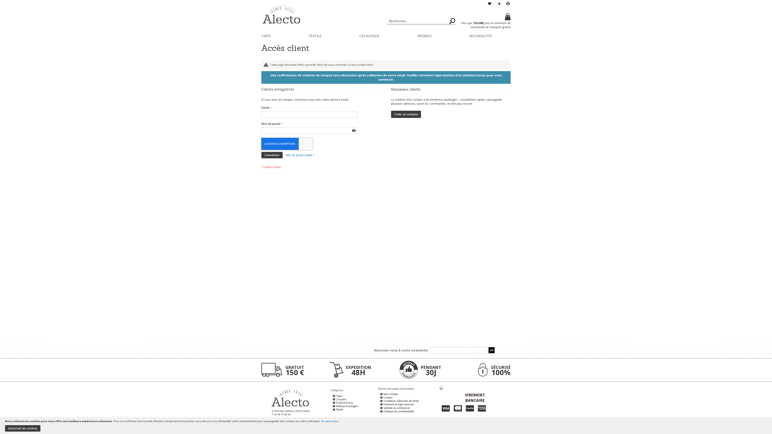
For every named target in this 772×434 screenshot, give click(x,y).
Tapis (339, 396)
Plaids (339, 409)
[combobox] (421, 21)
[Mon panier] (485, 17)
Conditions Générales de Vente (401, 401)
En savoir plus (329, 421)
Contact (388, 397)
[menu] (386, 36)
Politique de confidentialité (399, 411)
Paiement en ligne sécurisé (399, 404)
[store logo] (281, 14)
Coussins (341, 399)
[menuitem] (266, 36)
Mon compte (391, 394)
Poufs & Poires (344, 402)
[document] (386, 425)
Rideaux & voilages (347, 406)
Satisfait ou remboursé (397, 408)
